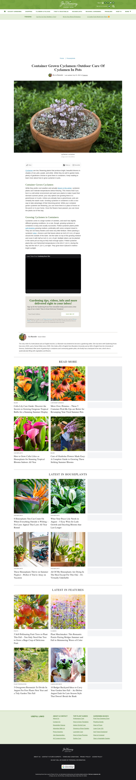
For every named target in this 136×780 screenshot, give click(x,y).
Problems (108, 11)
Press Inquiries (58, 732)
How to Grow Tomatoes (80, 722)
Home (62, 58)
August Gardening (15, 11)
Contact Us (56, 722)
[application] (53, 273)
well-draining (30, 228)
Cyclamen (29, 170)
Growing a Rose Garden (81, 728)
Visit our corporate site (94, 774)
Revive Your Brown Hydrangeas (71, 16)
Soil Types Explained (100, 732)
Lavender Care (78, 732)
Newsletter (77, 165)
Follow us (67, 165)
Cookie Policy (97, 756)
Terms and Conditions (71, 756)
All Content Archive (59, 738)
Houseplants (77, 11)
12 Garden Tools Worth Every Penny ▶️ (98, 16)
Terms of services (47, 319)
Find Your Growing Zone (101, 718)
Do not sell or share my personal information (68, 760)
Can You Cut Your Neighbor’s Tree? (46, 16)
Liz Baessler (59, 75)
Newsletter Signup (59, 725)
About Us (56, 718)
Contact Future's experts (51, 756)
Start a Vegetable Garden (101, 738)
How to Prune (97, 725)
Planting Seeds (98, 722)
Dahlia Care (77, 738)
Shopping (28, 11)
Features (85, 75)
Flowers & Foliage (43, 11)
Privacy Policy (85, 756)
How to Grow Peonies (80, 735)
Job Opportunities (59, 735)
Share (30, 165)
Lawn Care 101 (98, 728)
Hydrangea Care (78, 718)
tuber (35, 233)
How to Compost (98, 735)
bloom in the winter (65, 188)
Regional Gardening (93, 11)
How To (118, 11)
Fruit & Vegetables (61, 11)
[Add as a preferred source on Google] (68, 767)
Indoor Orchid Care (79, 725)
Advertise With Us (59, 728)
